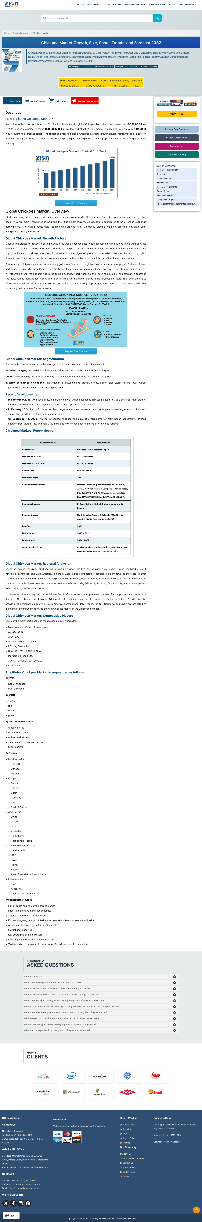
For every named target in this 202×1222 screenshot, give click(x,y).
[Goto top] (196, 1210)
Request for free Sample (101, 43)
